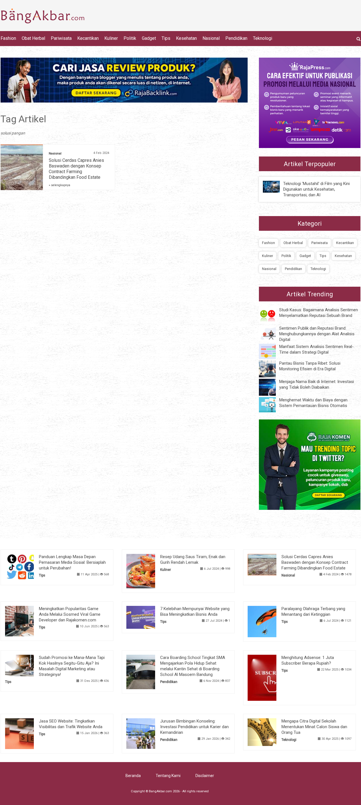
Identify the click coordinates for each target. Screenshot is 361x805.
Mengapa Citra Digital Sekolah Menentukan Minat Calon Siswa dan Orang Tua (314, 727)
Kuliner (111, 38)
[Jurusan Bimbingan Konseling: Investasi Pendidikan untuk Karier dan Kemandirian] (149, 733)
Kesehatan (186, 38)
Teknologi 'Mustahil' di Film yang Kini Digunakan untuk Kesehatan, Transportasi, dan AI (316, 189)
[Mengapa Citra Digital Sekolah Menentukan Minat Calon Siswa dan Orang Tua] (271, 732)
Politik (130, 38)
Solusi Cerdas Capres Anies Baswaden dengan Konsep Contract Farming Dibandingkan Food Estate (76, 169)
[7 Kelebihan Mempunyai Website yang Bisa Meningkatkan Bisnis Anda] (149, 617)
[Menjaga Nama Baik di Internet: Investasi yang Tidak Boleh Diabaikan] (271, 387)
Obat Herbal (33, 38)
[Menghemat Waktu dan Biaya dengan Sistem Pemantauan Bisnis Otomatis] (271, 404)
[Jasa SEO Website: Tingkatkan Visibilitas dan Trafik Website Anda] (28, 733)
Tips (166, 38)
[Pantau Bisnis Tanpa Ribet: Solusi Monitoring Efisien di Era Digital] (271, 368)
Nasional (211, 38)
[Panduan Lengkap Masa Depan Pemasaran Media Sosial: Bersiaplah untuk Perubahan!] (28, 566)
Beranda (133, 775)
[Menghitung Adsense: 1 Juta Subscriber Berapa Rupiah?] (271, 677)
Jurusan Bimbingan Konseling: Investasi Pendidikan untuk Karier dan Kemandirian (194, 727)
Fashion (8, 38)
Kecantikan (88, 38)
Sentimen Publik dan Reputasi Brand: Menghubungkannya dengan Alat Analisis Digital (317, 334)
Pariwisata (61, 38)
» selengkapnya (59, 185)
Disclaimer (204, 775)
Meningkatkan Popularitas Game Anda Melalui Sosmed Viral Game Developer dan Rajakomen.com (69, 614)
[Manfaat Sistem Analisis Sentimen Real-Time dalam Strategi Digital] (271, 351)
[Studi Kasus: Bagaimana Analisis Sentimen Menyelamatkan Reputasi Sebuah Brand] (271, 315)
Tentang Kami (168, 775)
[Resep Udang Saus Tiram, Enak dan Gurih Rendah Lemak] (149, 570)
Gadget (149, 38)
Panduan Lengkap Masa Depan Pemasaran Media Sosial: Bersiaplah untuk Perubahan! (72, 562)
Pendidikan (236, 38)
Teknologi (262, 38)
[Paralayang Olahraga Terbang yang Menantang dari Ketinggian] (271, 621)
